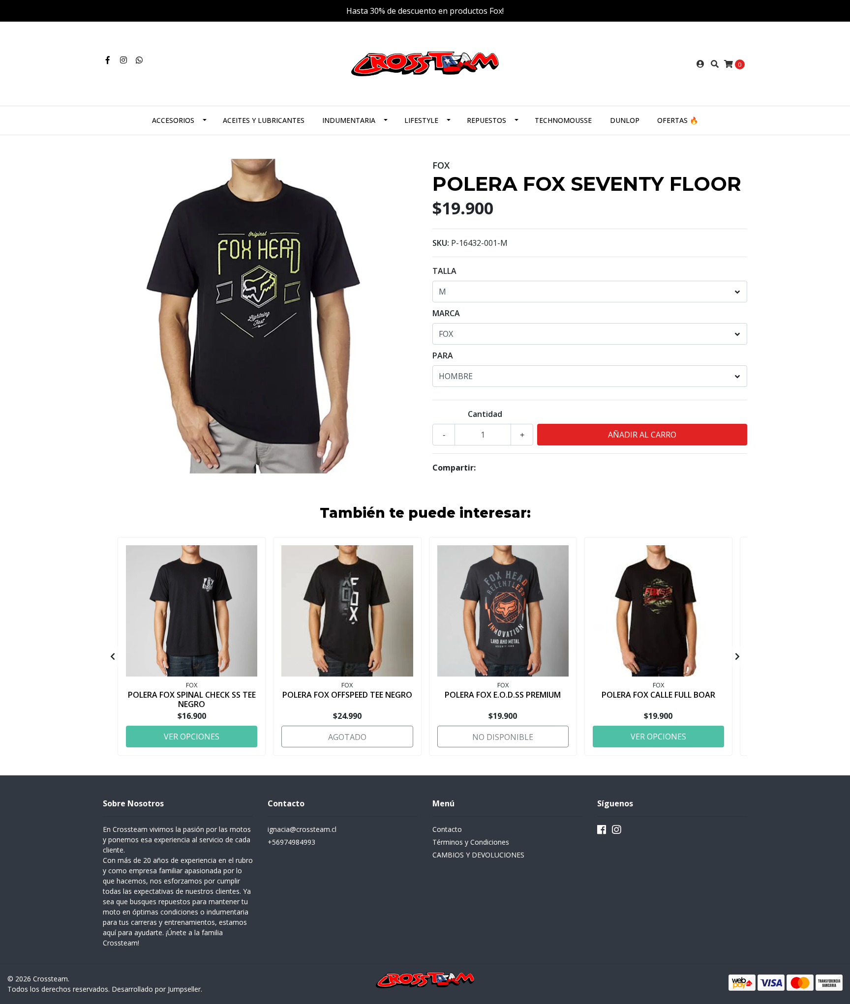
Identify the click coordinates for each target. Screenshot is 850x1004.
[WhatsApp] (139, 60)
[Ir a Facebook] (108, 60)
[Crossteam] (425, 63)
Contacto (447, 829)
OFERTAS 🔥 (677, 120)
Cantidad (485, 414)
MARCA (446, 313)
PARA (442, 355)
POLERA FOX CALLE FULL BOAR (658, 694)
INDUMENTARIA (348, 120)
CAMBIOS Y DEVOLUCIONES (478, 854)
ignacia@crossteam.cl (302, 829)
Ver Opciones (191, 736)
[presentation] (112, 656)
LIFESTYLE (421, 120)
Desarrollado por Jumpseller (156, 989)
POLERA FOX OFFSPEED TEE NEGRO (347, 694)
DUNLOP (624, 120)
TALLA (444, 271)
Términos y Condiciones (470, 842)
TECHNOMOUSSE (563, 120)
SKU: (440, 242)
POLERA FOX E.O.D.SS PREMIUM (503, 694)
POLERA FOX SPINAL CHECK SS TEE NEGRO (192, 699)
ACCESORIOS (173, 120)
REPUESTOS (486, 120)
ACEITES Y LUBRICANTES (263, 120)
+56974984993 (291, 842)
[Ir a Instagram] (123, 60)
